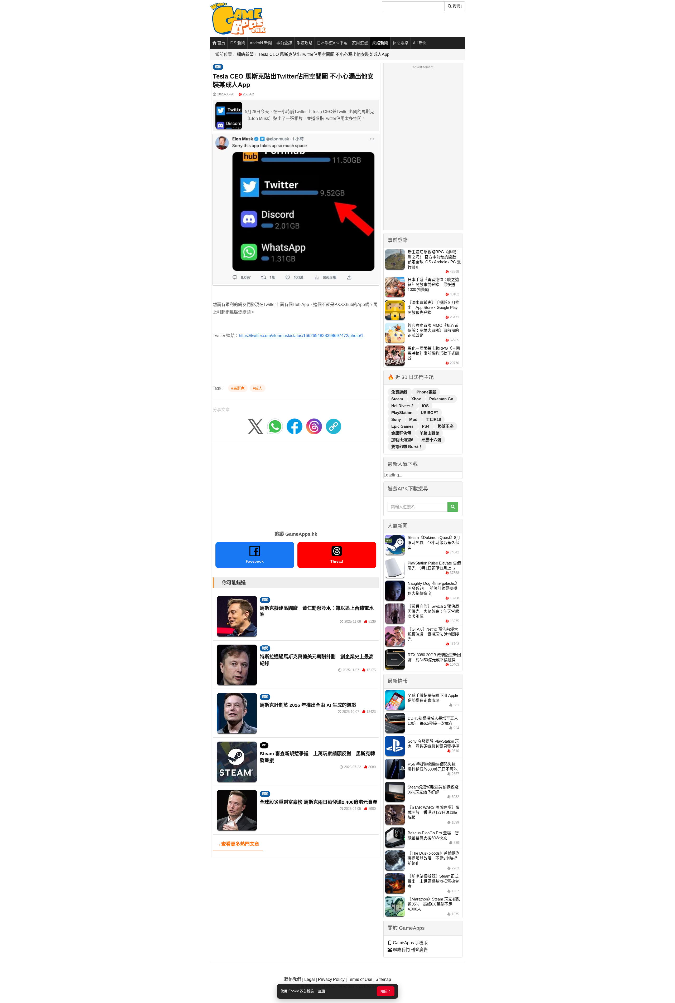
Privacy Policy (331, 979)
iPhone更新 (426, 392)
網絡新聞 (380, 43)
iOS (425, 405)
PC (264, 745)
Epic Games (402, 426)
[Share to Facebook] (294, 426)
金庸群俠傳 (401, 433)
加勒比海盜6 (402, 439)
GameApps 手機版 (410, 943)
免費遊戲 (399, 392)
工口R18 (433, 419)
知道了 (385, 991)
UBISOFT (429, 412)
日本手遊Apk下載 (332, 43)
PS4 (426, 426)
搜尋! (457, 6)
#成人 (257, 388)
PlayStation (402, 412)
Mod (413, 419)
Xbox (416, 399)
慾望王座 (446, 426)
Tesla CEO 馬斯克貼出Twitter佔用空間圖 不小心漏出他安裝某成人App (323, 54)
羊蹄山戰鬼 (429, 433)
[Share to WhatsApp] (275, 426)
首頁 (220, 43)
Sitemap (383, 979)
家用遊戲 (360, 43)
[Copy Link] (333, 426)
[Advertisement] (296, 484)
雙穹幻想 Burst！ (406, 446)
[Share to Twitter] (255, 426)
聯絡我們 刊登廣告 (410, 949)
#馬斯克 (237, 388)
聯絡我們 (292, 979)
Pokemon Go (441, 399)
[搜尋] (452, 507)
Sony (396, 419)
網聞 (218, 67)
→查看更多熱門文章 (237, 844)
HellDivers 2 (402, 405)
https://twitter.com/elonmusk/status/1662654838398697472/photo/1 (301, 335)
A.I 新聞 (420, 43)
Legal (309, 979)
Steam (397, 399)
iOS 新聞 (237, 43)
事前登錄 (284, 43)
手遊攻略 (304, 43)
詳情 (321, 991)
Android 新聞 (261, 43)
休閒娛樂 (400, 43)
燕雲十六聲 (431, 439)
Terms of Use (360, 979)
